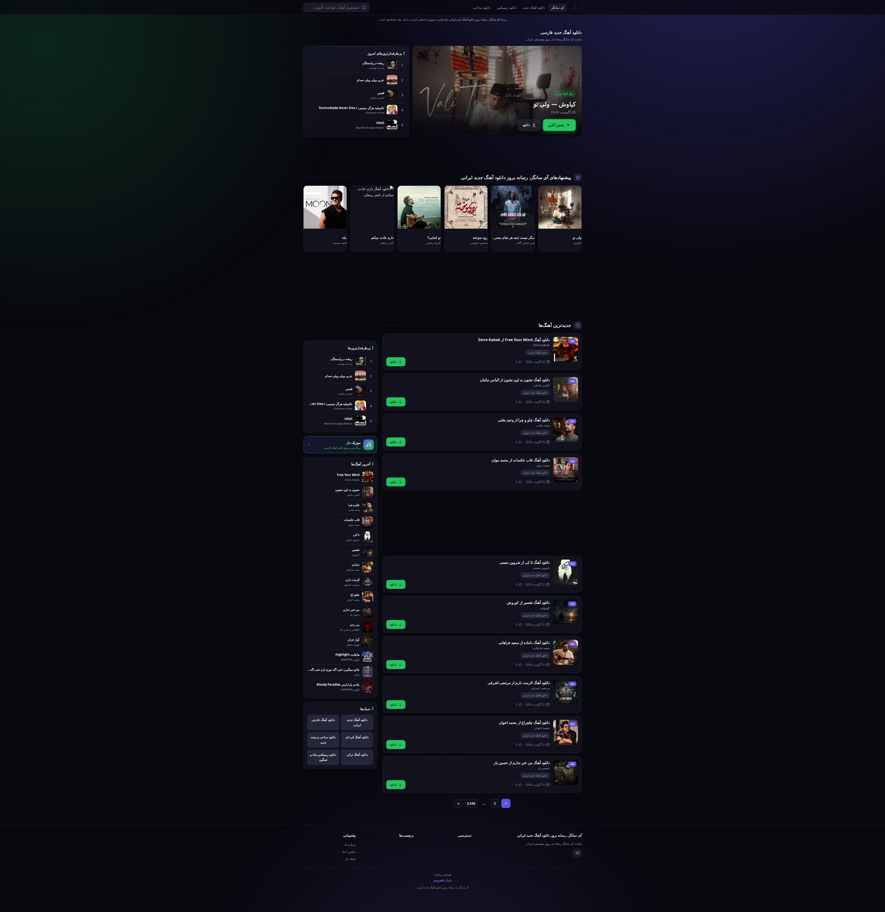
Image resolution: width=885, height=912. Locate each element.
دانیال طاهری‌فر (442, 880)
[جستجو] (364, 7)
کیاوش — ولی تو (555, 104)
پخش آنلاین (556, 125)
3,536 (471, 803)
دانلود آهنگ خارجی (537, 352)
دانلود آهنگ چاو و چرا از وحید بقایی (524, 419)
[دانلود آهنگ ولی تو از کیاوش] (497, 91)
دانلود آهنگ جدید (534, 7)
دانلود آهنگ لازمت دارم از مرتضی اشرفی (519, 682)
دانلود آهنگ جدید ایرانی (535, 392)
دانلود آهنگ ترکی (357, 755)
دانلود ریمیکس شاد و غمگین (323, 757)
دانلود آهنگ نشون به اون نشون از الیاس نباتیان (515, 379)
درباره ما (350, 844)
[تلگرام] (577, 853)
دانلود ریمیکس (506, 7)
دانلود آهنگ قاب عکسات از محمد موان (521, 460)
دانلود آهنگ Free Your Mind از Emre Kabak (514, 339)
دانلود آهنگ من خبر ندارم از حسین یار (522, 762)
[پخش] (574, 221)
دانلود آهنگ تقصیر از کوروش (528, 602)
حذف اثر (350, 859)
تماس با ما (349, 852)
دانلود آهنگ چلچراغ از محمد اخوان (524, 722)
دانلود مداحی (481, 7)
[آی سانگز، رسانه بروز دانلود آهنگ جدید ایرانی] (577, 7)
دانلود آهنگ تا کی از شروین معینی (524, 562)
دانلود (526, 125)
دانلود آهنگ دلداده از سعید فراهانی (524, 642)
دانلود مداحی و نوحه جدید (323, 739)
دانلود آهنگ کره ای (357, 737)
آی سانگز (557, 7)
